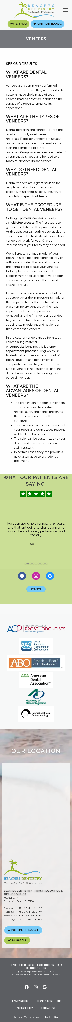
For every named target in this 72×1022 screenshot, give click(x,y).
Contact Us (48, 1008)
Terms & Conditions (49, 1001)
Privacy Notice (20, 1001)
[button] (66, 10)
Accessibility (25, 1008)
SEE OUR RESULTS (21, 64)
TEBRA (53, 1017)
